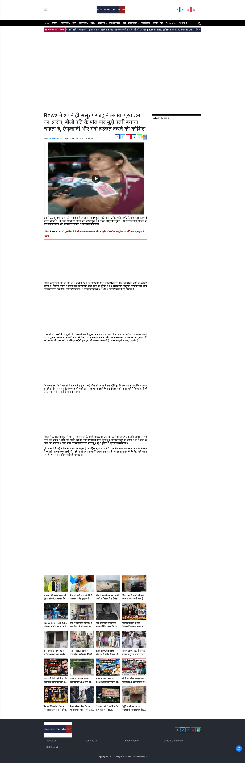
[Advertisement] (122, 52)
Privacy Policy (131, 740)
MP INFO (183, 23)
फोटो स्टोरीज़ (145, 23)
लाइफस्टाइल (132, 23)
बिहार (74, 23)
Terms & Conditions (172, 740)
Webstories (171, 23)
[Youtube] (194, 9)
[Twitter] (182, 9)
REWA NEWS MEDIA (56, 138)
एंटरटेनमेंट (101, 23)
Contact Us (91, 740)
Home (46, 23)
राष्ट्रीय (54, 23)
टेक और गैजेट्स (114, 23)
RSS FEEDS (52, 746)
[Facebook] (177, 9)
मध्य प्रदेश (64, 23)
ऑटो (124, 23)
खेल (161, 23)
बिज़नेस (155, 23)
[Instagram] (188, 9)
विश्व (92, 23)
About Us (51, 740)
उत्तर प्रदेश (82, 23)
